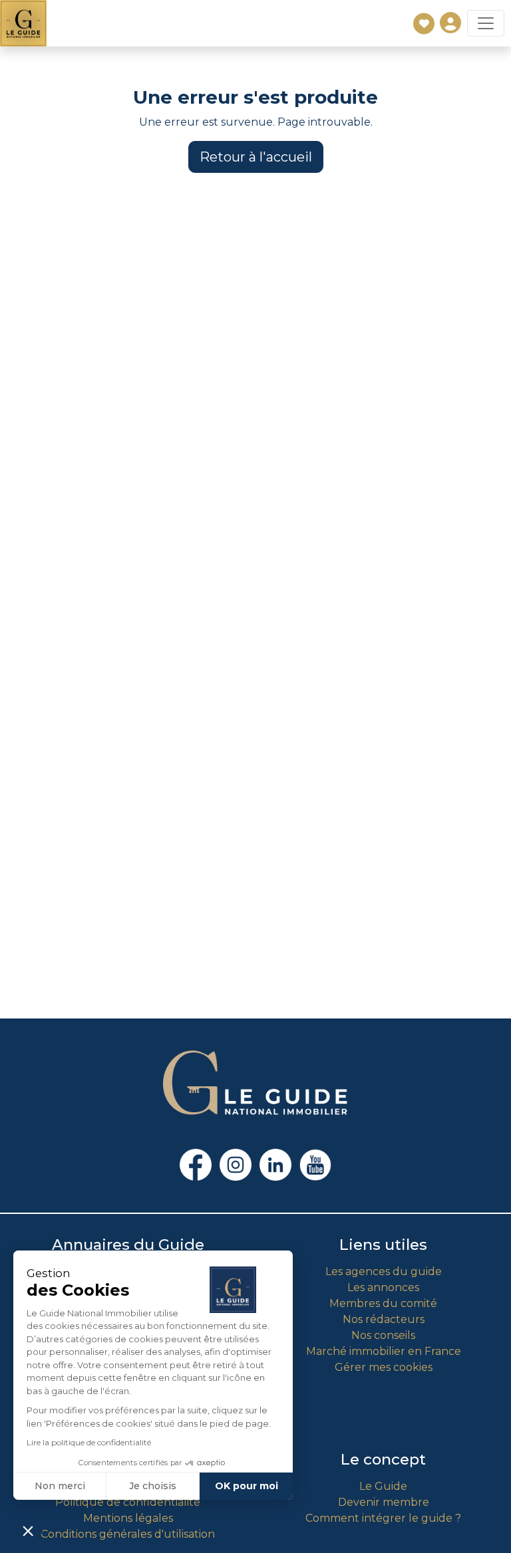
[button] (28, 1530)
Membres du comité (383, 1303)
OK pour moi (246, 1486)
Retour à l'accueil (256, 157)
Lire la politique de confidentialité (89, 1442)
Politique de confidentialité (127, 1502)
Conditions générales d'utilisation (128, 1534)
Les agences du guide (383, 1271)
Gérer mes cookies (383, 1367)
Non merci (60, 1486)
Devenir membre (383, 1502)
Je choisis (152, 1486)
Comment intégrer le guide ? (383, 1518)
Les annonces (383, 1287)
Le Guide (383, 1486)
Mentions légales (128, 1518)
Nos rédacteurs (384, 1319)
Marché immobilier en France (383, 1351)
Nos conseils (383, 1335)
